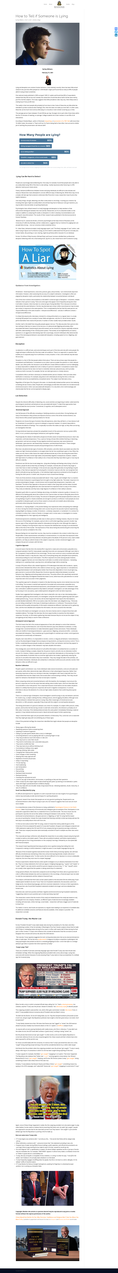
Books (68, 4)
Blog (73, 4)
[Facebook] (116, 28)
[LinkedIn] (116, 35)
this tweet (68, 1010)
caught (46, 1056)
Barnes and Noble (64, 1219)
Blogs (38, 20)
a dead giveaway (67, 1004)
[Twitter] (116, 32)
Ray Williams (20, 20)
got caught (44, 1054)
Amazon (53, 1219)
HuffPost (60, 1026)
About (50, 4)
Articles (35, 20)
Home (45, 4)
